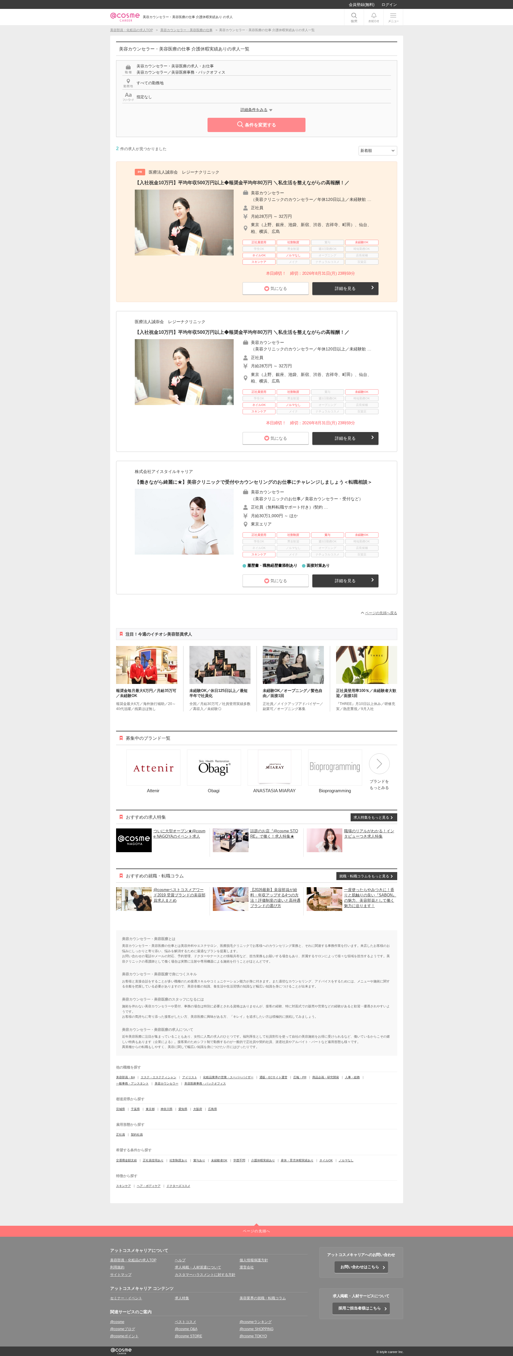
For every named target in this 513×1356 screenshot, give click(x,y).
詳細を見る (345, 288)
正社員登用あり (153, 1160)
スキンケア (123, 1185)
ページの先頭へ (256, 1231)
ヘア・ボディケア (149, 1185)
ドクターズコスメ (178, 1185)
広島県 (212, 1109)
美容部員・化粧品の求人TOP (133, 1260)
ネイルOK (326, 1160)
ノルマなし (346, 1160)
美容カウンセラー (166, 1083)
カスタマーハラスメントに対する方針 (205, 1275)
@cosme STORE (188, 1336)
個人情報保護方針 (254, 1260)
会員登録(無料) (361, 4)
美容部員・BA (125, 1077)
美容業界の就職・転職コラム (263, 1298)
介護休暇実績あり (263, 1160)
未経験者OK (219, 1160)
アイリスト (189, 1077)
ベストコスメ (185, 1322)
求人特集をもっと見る (371, 817)
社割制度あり (178, 1160)
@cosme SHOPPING (256, 1329)
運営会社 (247, 1267)
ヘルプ (180, 1260)
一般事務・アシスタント (132, 1083)
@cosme (117, 1322)
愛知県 (182, 1109)
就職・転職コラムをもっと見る (364, 876)
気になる (278, 288)
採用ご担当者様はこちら (359, 1308)
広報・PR (299, 1077)
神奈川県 (166, 1109)
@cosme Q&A (186, 1329)
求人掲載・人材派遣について (198, 1267)
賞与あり (199, 1160)
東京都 (150, 1109)
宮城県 (120, 1109)
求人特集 (182, 1298)
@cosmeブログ (122, 1329)
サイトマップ (121, 1275)
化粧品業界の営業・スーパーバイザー (228, 1077)
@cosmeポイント (124, 1336)
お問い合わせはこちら (360, 1267)
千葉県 (135, 1109)
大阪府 (197, 1109)
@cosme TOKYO (253, 1336)
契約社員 (137, 1134)
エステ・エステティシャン (158, 1077)
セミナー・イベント (126, 1298)
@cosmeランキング (256, 1322)
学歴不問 (239, 1160)
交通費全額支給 (126, 1160)
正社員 (120, 1134)
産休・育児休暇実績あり (297, 1160)
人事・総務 (352, 1077)
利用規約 (117, 1267)
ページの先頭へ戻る (381, 613)
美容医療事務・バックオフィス (205, 1083)
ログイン (389, 4)
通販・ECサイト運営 (273, 1077)
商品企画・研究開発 (325, 1077)
